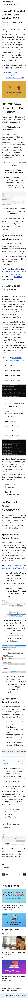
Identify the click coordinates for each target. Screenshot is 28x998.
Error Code (6, 867)
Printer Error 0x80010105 (15, 78)
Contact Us (11, 988)
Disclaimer (18, 988)
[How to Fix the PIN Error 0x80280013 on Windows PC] (14, 943)
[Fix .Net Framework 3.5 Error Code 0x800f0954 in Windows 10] (14, 896)
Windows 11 (5, 24)
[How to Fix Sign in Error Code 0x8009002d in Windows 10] (14, 920)
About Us (4, 988)
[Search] (25, 2)
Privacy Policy (5, 990)
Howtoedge (7, 2)
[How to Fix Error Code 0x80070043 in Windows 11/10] (14, 967)
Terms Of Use (14, 990)
